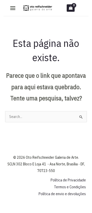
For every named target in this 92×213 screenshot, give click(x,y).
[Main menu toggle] (12, 8)
